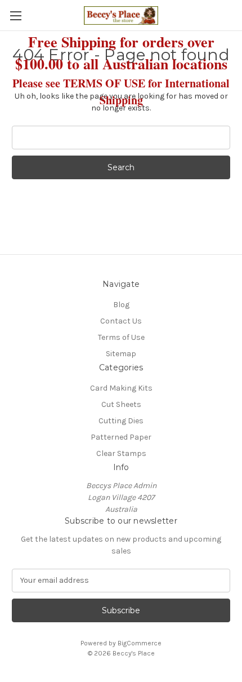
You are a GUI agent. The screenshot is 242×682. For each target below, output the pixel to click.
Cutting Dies (121, 421)
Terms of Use (121, 337)
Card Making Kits (121, 388)
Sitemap (121, 353)
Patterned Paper (121, 437)
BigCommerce (140, 643)
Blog (121, 304)
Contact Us (121, 321)
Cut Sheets (121, 404)
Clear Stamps (121, 453)
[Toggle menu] (15, 15)
